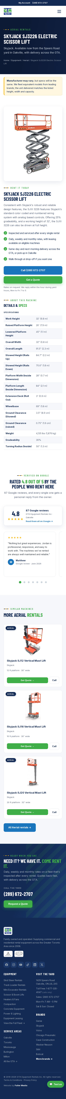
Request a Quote (18, 904)
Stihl (38, 1049)
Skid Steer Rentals (13, 980)
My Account (24, 3)
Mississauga (10, 1047)
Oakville (8, 1037)
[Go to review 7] (46, 582)
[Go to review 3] (29, 582)
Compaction (10, 1004)
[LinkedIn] (35, 965)
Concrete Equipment (14, 1009)
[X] (42, 965)
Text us (55, 1084)
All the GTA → (10, 1061)
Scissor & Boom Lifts (14, 994)
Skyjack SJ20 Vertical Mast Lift (26, 792)
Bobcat (39, 1054)
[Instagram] (14, 965)
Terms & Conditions (13, 1080)
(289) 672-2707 (40, 3)
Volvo (39, 1030)
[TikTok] (28, 965)
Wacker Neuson (44, 1044)
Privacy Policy (30, 1080)
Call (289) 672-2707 (33, 270)
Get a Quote (33, 279)
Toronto (8, 1042)
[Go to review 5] (37, 582)
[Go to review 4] (33, 582)
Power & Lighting (12, 1013)
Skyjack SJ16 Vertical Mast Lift (26, 726)
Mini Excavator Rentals (15, 989)
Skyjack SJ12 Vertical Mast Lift (26, 660)
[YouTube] (21, 965)
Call (54, 680)
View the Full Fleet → (14, 1023)
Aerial (26, 60)
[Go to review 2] (24, 582)
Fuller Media (21, 1085)
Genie (39, 1021)
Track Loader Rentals (14, 985)
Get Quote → (27, 680)
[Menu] (59, 11)
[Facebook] (7, 965)
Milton (7, 1056)
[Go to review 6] (42, 582)
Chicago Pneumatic (46, 1035)
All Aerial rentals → (19, 827)
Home (6, 60)
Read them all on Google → (39, 521)
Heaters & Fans (11, 999)
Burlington (9, 1052)
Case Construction (45, 1040)
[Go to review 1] (20, 582)
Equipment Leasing (13, 1018)
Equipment (16, 60)
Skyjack (40, 1025)
